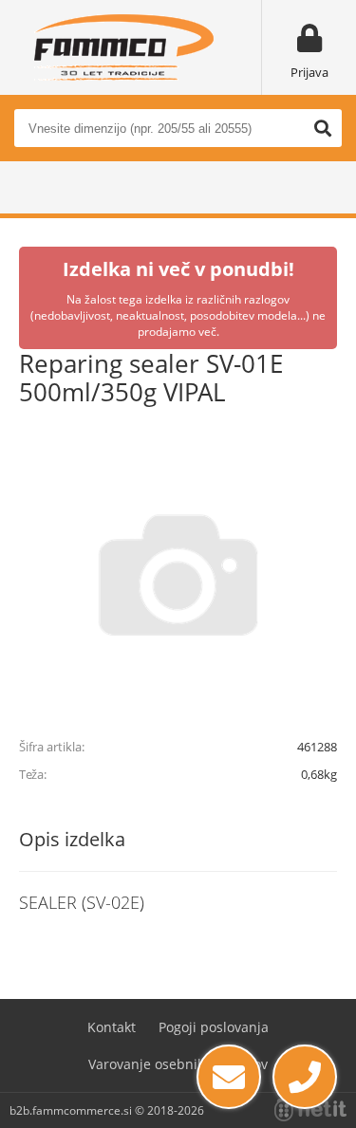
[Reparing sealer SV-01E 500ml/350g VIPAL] (178, 574)
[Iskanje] (323, 128)
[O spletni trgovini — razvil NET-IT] (310, 1110)
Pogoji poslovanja (214, 1027)
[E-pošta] (229, 1077)
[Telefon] (304, 1077)
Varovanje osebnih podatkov (178, 1064)
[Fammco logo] (123, 47)
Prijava (309, 72)
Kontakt (111, 1027)
